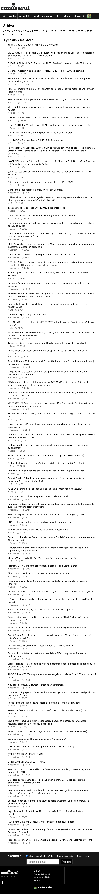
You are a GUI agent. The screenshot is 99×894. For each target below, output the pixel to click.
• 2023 (88, 31)
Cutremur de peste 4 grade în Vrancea (27, 314)
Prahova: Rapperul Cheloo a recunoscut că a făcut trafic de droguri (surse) (46, 514)
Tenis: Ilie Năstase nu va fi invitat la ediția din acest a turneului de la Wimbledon (48, 343)
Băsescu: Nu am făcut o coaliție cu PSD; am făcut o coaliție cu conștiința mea (47, 627)
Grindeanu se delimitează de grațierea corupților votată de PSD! (40, 182)
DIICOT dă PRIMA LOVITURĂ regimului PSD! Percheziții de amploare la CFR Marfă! (49, 63)
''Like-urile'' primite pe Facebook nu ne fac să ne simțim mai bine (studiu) (45, 488)
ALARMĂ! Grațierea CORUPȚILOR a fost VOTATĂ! (33, 45)
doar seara (83, 856)
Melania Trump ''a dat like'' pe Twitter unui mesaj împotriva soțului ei (42, 558)
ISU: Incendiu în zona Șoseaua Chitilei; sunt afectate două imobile (41, 821)
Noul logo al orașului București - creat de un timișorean (36, 684)
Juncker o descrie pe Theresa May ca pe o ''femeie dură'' (37, 739)
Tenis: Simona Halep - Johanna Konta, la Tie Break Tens (36, 208)
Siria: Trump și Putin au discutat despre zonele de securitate (38, 573)
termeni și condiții (42, 874)
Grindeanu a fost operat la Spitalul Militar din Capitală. (35, 189)
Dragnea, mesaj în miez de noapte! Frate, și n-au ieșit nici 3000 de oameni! (46, 71)
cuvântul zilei (45, 887)
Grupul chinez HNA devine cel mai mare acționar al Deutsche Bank (41, 215)
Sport (36, 16)
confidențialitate (42, 877)
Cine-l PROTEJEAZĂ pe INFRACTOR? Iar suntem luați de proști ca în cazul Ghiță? (49, 125)
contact (38, 880)
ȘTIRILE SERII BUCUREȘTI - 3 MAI (25, 754)
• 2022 (78, 31)
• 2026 (24, 34)
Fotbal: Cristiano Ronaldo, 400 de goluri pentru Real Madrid (38, 529)
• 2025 (15, 34)
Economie (47, 16)
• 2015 (15, 31)
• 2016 (24, 31)
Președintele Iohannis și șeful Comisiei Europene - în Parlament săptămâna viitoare (50, 840)
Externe (67, 16)
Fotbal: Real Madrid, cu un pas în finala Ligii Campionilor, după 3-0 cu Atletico (47, 463)
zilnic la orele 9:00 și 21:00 (40, 856)
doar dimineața (66, 856)
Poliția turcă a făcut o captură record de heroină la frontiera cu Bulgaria (44, 703)
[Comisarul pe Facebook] (3, 882)
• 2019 (51, 31)
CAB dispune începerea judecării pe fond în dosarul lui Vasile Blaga (41, 746)
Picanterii (79, 16)
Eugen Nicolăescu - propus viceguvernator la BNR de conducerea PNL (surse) (47, 731)
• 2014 (6, 31)
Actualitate (24, 16)
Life (57, 16)
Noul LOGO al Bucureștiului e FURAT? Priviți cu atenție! (35, 140)
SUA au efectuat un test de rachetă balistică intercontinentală (39, 522)
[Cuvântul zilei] (87, 15)
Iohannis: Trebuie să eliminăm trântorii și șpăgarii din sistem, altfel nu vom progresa (50, 591)
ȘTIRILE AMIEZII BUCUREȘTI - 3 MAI (26, 761)
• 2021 (69, 31)
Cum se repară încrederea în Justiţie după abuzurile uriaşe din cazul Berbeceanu (48, 117)
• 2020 (60, 31)
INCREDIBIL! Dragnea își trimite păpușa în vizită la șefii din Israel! (41, 132)
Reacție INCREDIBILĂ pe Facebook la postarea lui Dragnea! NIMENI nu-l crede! (48, 99)
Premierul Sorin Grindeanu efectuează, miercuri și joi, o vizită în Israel (43, 566)
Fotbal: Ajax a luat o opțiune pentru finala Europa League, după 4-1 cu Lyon (46, 470)
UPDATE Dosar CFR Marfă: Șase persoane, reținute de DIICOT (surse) (43, 254)
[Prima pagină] (4, 16)
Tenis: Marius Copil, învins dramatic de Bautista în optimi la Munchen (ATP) (46, 455)
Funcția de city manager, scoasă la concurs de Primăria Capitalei (40, 609)
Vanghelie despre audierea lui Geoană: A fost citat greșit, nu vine (40, 645)
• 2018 (42, 31)
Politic (12, 16)
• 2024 (6, 34)
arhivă (37, 871)
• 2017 (33, 31)
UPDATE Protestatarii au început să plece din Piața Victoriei (38, 496)
